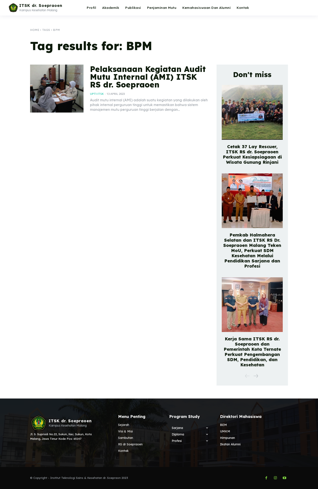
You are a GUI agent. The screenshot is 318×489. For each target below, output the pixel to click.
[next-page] (255, 376)
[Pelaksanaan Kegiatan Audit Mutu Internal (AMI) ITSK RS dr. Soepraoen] (57, 89)
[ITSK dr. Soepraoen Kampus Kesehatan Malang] (38, 423)
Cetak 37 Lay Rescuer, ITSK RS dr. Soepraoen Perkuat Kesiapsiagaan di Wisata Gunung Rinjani (252, 154)
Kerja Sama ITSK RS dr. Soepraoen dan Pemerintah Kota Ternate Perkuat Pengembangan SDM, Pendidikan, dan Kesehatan (252, 351)
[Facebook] (266, 478)
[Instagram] (275, 478)
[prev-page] (247, 376)
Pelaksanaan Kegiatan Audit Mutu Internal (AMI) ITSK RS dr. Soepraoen (148, 76)
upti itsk (97, 94)
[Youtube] (284, 478)
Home (34, 30)
